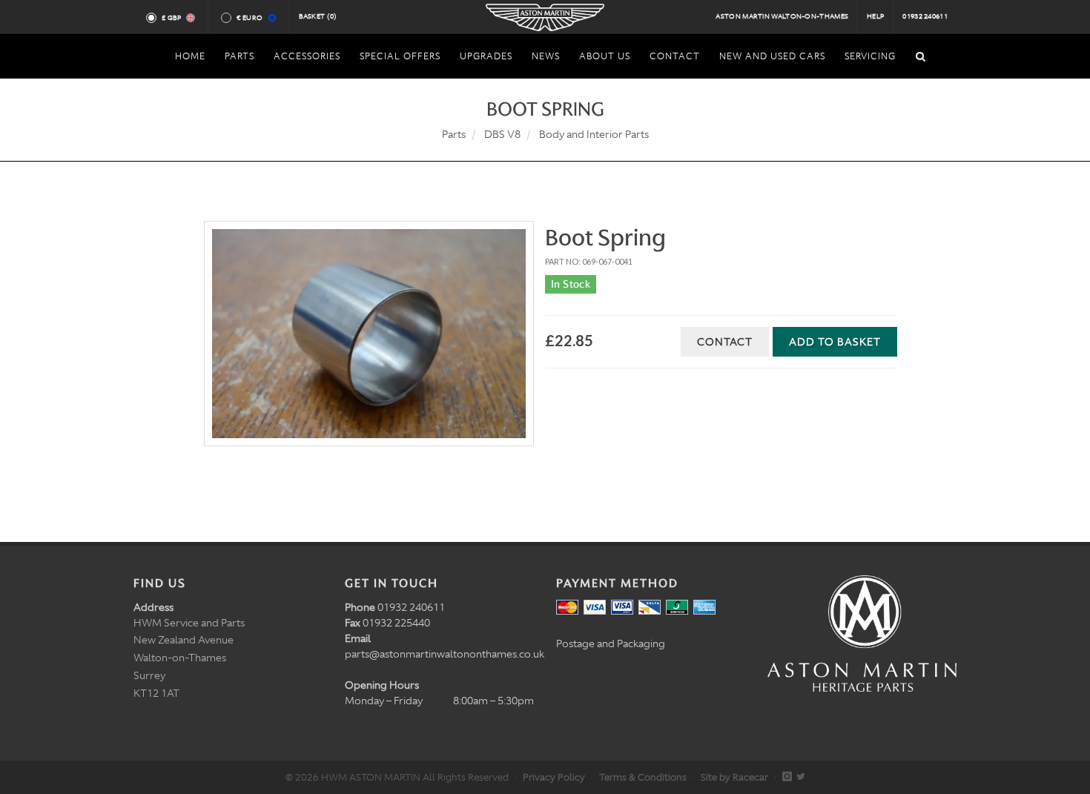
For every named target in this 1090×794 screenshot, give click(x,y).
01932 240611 (925, 16)
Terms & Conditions (643, 777)
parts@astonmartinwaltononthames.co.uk (444, 654)
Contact (725, 341)
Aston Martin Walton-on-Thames (782, 16)
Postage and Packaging (610, 643)
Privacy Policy (554, 777)
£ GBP (171, 17)
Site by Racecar (734, 777)
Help (875, 16)
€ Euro (249, 17)
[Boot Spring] (369, 333)
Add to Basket (835, 341)
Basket (318, 16)
